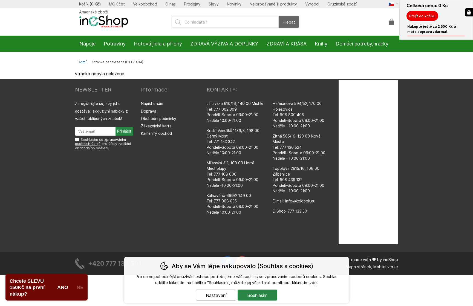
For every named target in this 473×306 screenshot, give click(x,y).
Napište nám (152, 103)
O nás (170, 4)
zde (313, 282)
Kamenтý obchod (156, 133)
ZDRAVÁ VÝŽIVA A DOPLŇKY (224, 44)
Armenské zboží (93, 12)
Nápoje (87, 44)
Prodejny (192, 4)
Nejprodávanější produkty (273, 4)
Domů (82, 62)
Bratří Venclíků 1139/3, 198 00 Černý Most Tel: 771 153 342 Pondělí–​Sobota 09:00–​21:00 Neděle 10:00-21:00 (233, 141)
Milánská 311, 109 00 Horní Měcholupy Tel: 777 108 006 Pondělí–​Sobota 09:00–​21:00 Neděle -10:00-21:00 (232, 174)
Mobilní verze (385, 266)
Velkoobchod (145, 4)
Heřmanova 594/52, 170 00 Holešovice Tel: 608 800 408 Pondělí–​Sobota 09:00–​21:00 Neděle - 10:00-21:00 (298, 114)
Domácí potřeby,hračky (362, 44)
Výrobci (312, 4)
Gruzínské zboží (342, 4)
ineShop (390, 259)
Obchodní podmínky (158, 118)
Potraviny (115, 44)
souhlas (251, 276)
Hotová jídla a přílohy (158, 44)
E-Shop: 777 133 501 (291, 211)
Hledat (289, 22)
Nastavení (216, 295)
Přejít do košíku (422, 16)
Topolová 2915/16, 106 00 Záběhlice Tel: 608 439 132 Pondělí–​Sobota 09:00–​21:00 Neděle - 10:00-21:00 (298, 179)
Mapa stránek (358, 266)
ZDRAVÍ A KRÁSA (287, 44)
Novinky (234, 4)
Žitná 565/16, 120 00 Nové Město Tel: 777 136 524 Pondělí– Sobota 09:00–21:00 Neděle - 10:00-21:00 (299, 147)
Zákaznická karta (156, 126)
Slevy (214, 4)
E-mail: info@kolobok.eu (294, 201)
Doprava (148, 111)
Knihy (321, 44)
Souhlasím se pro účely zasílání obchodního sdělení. (103, 144)
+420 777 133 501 (114, 263)
